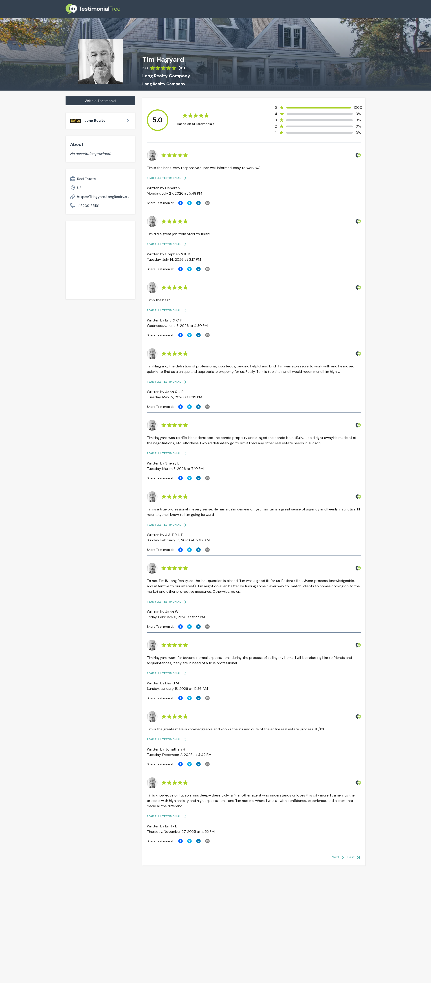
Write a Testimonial (100, 100)
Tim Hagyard (163, 60)
